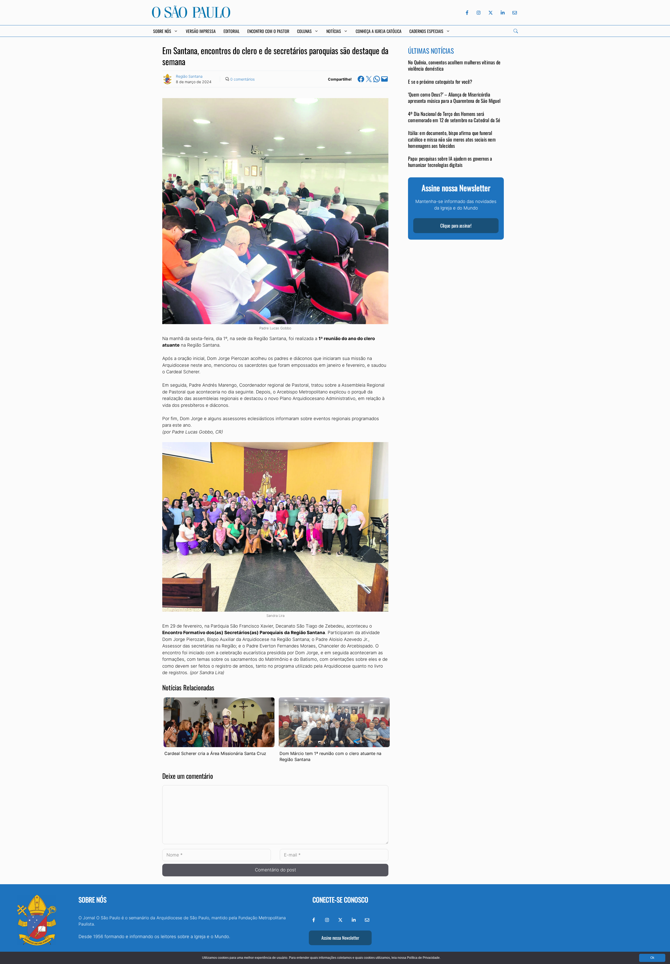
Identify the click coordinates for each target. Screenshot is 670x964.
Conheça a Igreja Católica (378, 31)
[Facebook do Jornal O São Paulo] (467, 13)
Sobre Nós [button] (162, 31)
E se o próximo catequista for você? (440, 81)
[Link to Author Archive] (167, 79)
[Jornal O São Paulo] (191, 16)
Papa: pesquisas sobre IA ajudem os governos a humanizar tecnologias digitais (450, 161)
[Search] (516, 31)
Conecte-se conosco (340, 899)
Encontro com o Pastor (268, 31)
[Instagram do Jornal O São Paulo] (478, 12)
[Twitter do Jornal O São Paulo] (490, 12)
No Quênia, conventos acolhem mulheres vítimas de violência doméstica (454, 65)
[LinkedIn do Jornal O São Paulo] (502, 12)
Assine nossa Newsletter (340, 937)
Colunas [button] (304, 31)
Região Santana (189, 76)
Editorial (231, 31)
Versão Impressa (201, 31)
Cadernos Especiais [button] (426, 31)
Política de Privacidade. (423, 958)
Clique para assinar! (456, 225)
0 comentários (242, 79)
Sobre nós (93, 899)
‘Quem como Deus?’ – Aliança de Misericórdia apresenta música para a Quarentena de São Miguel (454, 97)
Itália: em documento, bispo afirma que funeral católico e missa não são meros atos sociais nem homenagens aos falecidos (452, 139)
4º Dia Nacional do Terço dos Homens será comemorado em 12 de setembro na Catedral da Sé (454, 117)
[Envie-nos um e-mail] (513, 12)
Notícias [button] (333, 31)
